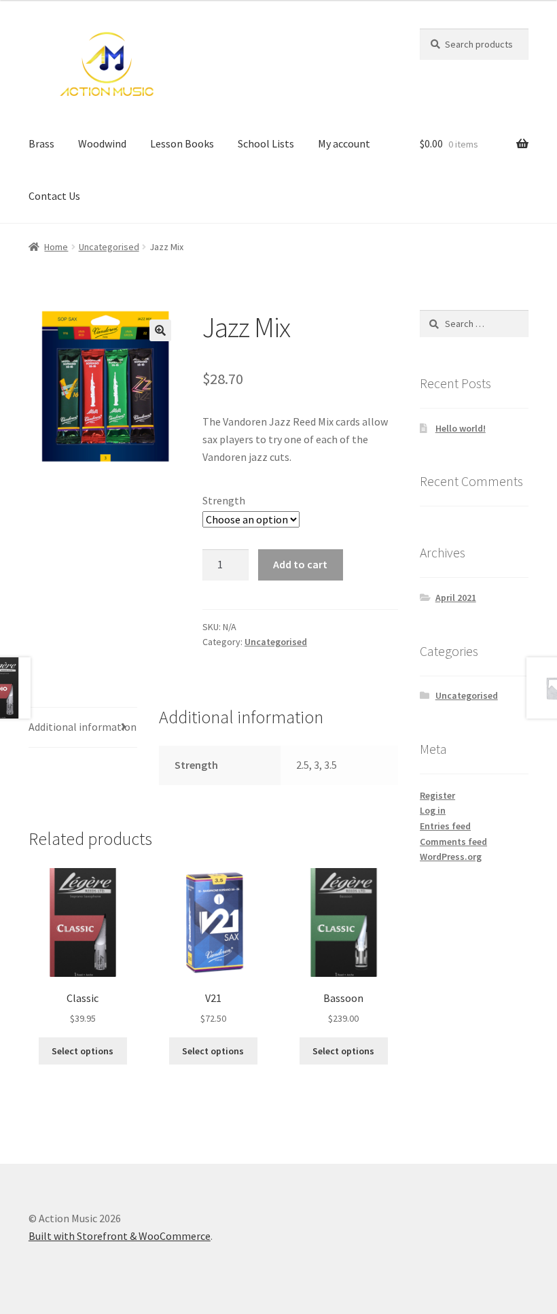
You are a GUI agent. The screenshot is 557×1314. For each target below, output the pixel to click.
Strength (223, 500)
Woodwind (102, 143)
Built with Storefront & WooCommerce (120, 1236)
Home (56, 247)
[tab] (83, 728)
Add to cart (300, 564)
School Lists (266, 143)
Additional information (83, 726)
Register (437, 795)
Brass (41, 143)
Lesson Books (182, 143)
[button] (160, 330)
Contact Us (54, 196)
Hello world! (460, 428)
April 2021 (455, 597)
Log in (433, 810)
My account (344, 143)
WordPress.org (451, 856)
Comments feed (453, 841)
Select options (82, 1051)
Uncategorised (109, 247)
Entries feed (445, 826)
